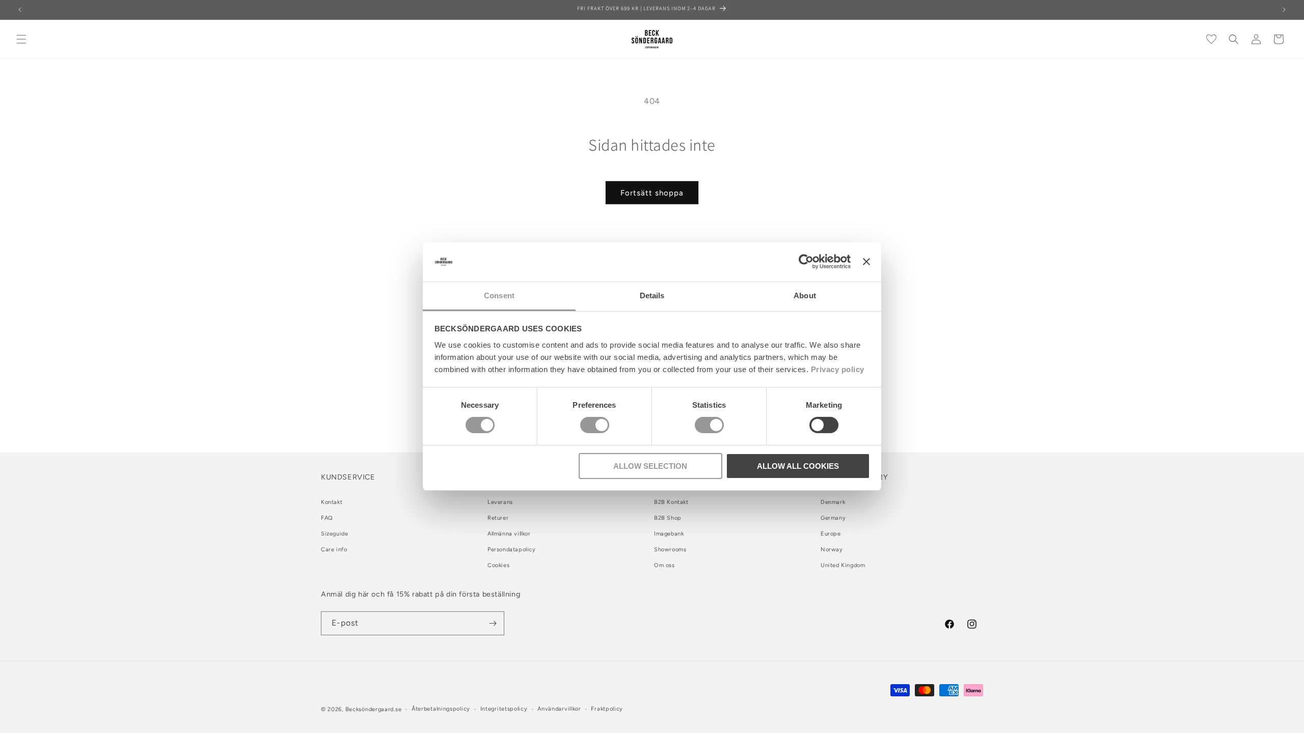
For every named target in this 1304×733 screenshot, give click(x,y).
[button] (21, 39)
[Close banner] (866, 261)
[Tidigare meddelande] (20, 9)
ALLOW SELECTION (650, 466)
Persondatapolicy (511, 549)
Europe (831, 533)
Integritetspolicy (504, 709)
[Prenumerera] (492, 623)
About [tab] (805, 295)
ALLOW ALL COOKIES (798, 466)
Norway (832, 549)
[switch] (594, 425)
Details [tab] (652, 295)
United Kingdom (843, 565)
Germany (833, 518)
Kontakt (331, 502)
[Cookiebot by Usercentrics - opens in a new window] (806, 261)
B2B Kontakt (671, 502)
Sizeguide (334, 533)
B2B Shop (668, 518)
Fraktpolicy (607, 709)
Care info (334, 549)
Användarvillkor (559, 709)
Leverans (500, 502)
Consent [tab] (499, 295)
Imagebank (669, 533)
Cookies (498, 565)
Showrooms (670, 549)
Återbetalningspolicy (441, 709)
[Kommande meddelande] (1284, 9)
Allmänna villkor (509, 533)
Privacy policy (837, 369)
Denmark (833, 502)
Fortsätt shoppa (652, 193)
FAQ (327, 518)
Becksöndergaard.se (373, 709)
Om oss (664, 565)
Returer (497, 518)
